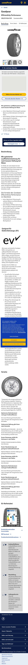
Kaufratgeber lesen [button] (13, 144)
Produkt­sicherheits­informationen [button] (10, 537)
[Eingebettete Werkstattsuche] (21, 2)
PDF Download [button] (5, 534)
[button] (25, 2)
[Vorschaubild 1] (5, 62)
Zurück (5, 7)
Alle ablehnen (14, 340)
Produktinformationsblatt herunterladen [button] (8, 530)
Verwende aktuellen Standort (13, 98)
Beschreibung (4, 23)
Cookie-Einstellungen (14, 336)
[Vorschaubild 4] (20, 62)
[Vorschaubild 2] (10, 62)
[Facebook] (3, 619)
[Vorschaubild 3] (15, 62)
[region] (14, 332)
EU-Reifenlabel (23, 23)
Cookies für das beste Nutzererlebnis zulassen (14, 343)
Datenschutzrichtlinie (22, 332)
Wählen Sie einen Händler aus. (14, 94)
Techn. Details (13, 23)
